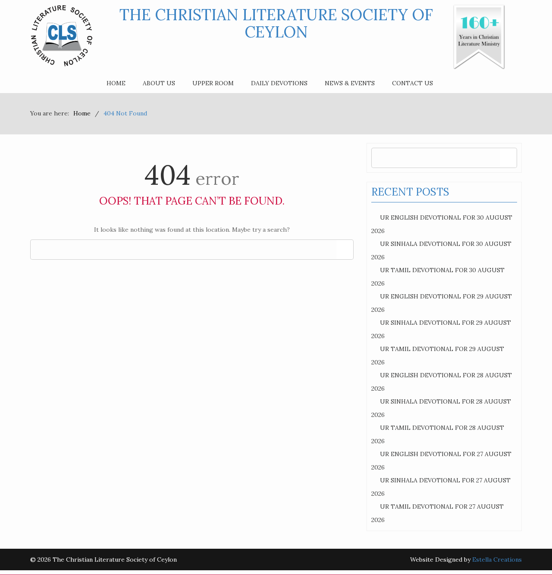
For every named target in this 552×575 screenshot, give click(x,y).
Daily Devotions (279, 83)
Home (116, 83)
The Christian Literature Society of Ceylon (276, 23)
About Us (159, 83)
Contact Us (412, 83)
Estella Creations (497, 559)
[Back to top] (528, 551)
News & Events (350, 83)
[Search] (344, 249)
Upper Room (213, 83)
